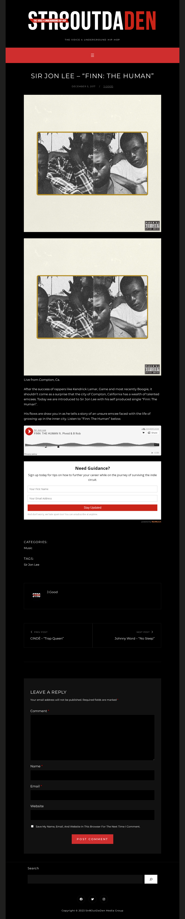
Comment (39, 711)
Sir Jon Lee (31, 564)
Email (36, 786)
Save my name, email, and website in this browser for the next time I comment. (88, 826)
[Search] (151, 879)
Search (33, 868)
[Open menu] (92, 55)
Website (37, 806)
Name (36, 766)
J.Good (108, 86)
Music (28, 548)
